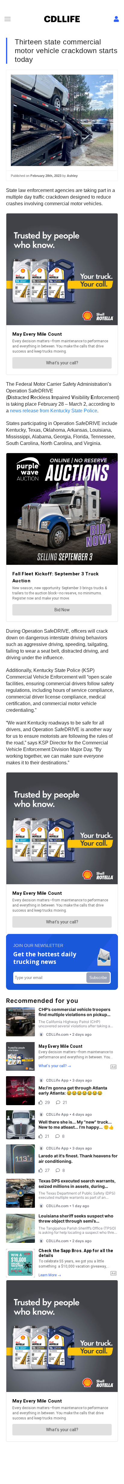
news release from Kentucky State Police (53, 410)
